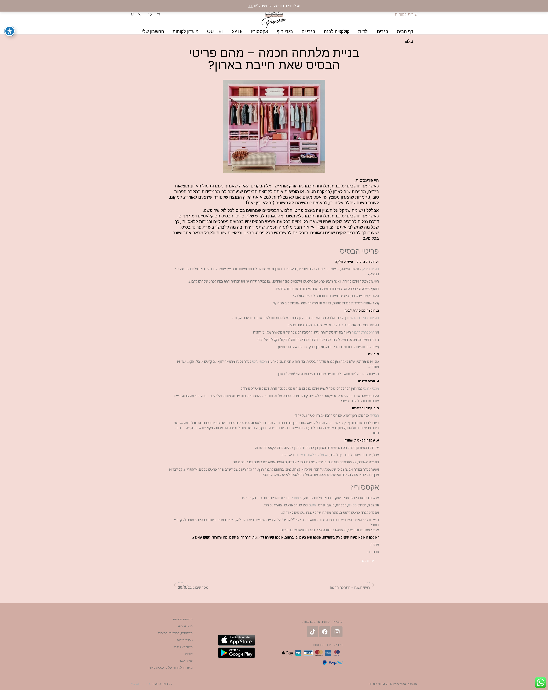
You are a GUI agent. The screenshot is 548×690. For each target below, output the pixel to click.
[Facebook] (324, 631)
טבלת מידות (185, 640)
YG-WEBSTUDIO (141, 684)
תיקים (312, 505)
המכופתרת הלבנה (363, 332)
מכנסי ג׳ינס (259, 361)
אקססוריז (296, 498)
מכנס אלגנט (371, 388)
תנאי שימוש (185, 626)
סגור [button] (250, 6)
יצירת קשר (186, 661)
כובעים (352, 505)
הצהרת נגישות (183, 647)
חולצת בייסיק (370, 269)
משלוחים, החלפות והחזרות (175, 633)
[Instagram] (336, 631)
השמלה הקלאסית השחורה (311, 455)
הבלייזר (374, 415)
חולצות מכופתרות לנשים (363, 318)
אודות (189, 654)
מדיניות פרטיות (183, 619)
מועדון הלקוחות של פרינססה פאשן (171, 667)
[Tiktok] (312, 631)
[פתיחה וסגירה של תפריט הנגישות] (9, 31)
